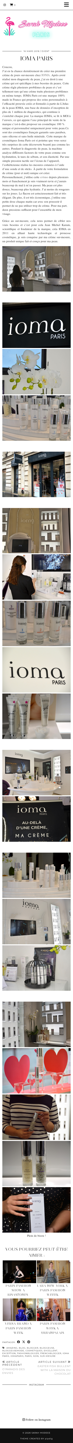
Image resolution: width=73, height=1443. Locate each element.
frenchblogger (50, 1353)
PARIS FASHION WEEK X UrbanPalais (52, 1328)
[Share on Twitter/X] (23, 1342)
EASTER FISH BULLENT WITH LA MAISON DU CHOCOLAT (54, 1367)
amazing (12, 1348)
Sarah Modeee (41, 1433)
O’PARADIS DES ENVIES (13, 1367)
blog (22, 1348)
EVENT (45, 51)
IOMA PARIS (36, 58)
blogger (32, 1348)
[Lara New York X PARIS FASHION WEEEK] (53, 1271)
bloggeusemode (13, 1350)
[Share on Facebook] (18, 1342)
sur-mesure (48, 1356)
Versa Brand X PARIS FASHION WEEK (18, 1328)
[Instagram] (5, 5)
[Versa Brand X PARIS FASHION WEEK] (19, 1309)
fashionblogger (28, 1353)
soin (36, 1356)
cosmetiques (34, 1350)
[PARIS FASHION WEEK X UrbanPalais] (53, 1309)
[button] (67, 5)
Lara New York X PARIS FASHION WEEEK (52, 1290)
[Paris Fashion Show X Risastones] (19, 1271)
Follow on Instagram (38, 1419)
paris (28, 1356)
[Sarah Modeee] (36, 23)
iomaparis (17, 1356)
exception (9, 1353)
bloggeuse (47, 1348)
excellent (50, 1350)
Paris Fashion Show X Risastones (18, 1290)
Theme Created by (36, 1438)
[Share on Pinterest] (28, 1342)
